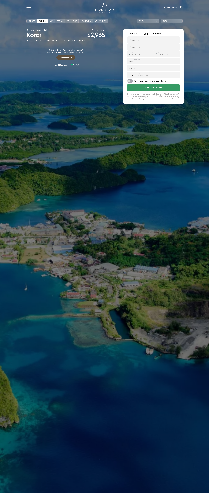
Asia (51, 21)
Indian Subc (85, 21)
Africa (60, 21)
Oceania (42, 21)
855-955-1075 (171, 7)
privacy (158, 100)
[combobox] (131, 75)
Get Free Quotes (153, 87)
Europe (31, 21)
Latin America (100, 21)
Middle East (72, 21)
